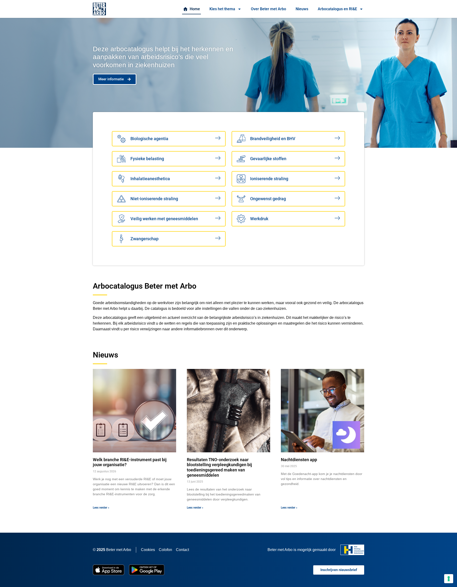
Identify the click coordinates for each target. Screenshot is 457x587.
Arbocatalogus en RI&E (337, 9)
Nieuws (302, 9)
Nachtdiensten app (299, 459)
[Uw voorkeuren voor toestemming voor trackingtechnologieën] (448, 578)
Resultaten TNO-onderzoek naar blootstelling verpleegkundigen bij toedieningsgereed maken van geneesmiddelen (219, 467)
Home (194, 9)
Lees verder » (101, 507)
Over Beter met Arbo (268, 9)
